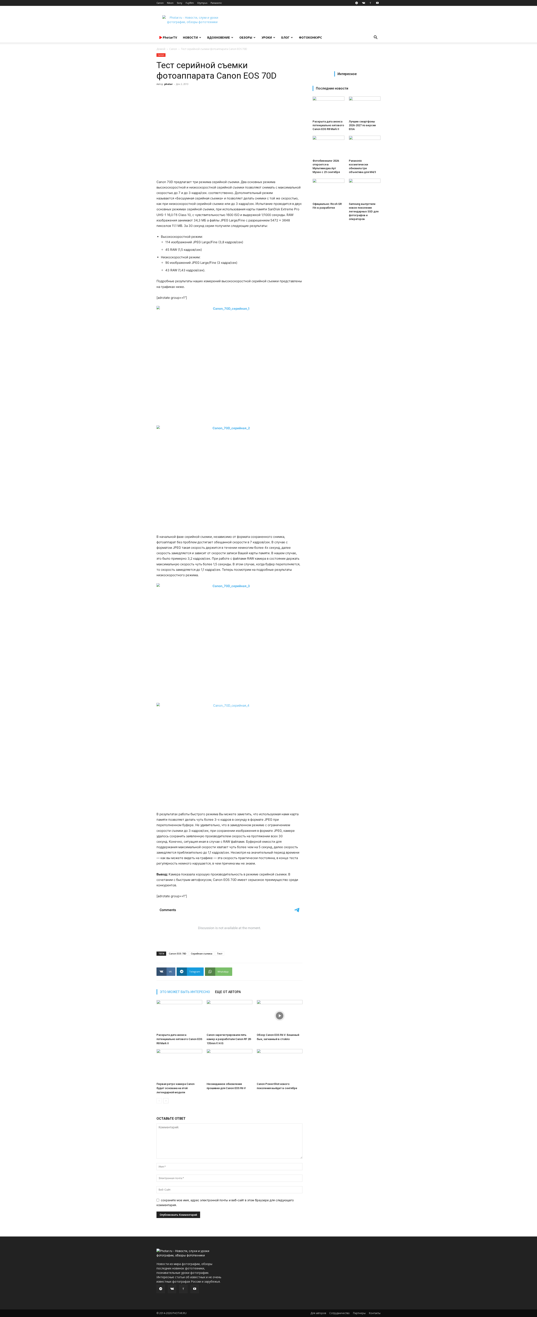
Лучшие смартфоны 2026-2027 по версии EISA (362, 125)
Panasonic (216, 2)
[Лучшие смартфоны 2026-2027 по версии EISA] (365, 107)
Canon (160, 2)
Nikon (170, 2)
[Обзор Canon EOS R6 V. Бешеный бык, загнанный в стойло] (279, 1015)
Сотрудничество (339, 1313)
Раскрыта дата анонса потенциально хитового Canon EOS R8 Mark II (179, 1039)
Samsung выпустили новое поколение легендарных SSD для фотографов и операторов (363, 211)
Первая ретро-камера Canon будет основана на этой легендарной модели (175, 1088)
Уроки (267, 37)
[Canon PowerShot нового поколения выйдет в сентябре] (279, 1064)
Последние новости (332, 88)
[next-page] (165, 1100)
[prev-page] (159, 1100)
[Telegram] (356, 3)
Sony (179, 2)
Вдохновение (218, 37)
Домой (160, 49)
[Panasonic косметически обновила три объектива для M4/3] (365, 146)
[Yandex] (370, 3)
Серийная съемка (201, 953)
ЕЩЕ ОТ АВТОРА (228, 992)
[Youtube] (377, 3)
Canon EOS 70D (177, 953)
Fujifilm (190, 2)
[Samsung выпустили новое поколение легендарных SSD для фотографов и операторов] (365, 189)
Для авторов (318, 1313)
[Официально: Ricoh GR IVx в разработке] (328, 189)
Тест (219, 953)
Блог (285, 37)
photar (168, 84)
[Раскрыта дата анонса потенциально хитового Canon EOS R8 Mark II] (179, 1015)
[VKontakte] (363, 3)
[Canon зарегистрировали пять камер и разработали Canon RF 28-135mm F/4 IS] (229, 1015)
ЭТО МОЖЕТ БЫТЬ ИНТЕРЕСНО (185, 992)
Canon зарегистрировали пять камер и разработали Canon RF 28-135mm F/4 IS (229, 1039)
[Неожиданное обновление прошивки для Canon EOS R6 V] (229, 1064)
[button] (375, 38)
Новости (190, 37)
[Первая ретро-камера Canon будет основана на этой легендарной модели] (179, 1064)
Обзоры (245, 37)
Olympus (202, 2)
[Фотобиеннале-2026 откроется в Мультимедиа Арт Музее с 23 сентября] (328, 146)
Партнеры (359, 1313)
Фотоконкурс (310, 37)
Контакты (375, 1313)
